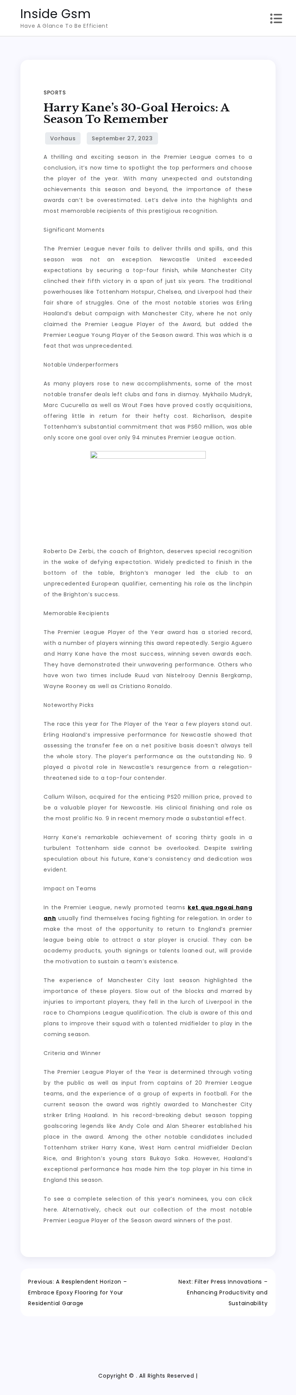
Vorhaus (63, 138)
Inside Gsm (55, 13)
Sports (55, 92)
